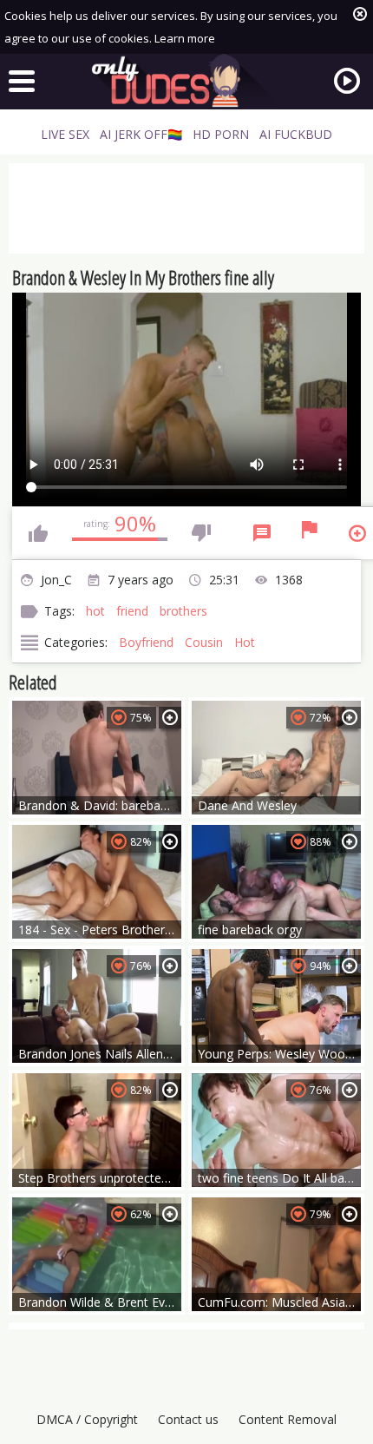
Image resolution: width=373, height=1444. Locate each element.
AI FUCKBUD (295, 134)
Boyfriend (146, 642)
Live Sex (65, 134)
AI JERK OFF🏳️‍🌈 (141, 134)
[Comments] (262, 533)
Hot (244, 642)
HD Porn (221, 134)
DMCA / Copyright (87, 1419)
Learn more (184, 38)
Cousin (204, 642)
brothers (183, 611)
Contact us (188, 1419)
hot (95, 611)
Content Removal (288, 1419)
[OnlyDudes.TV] (186, 81)
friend (132, 611)
